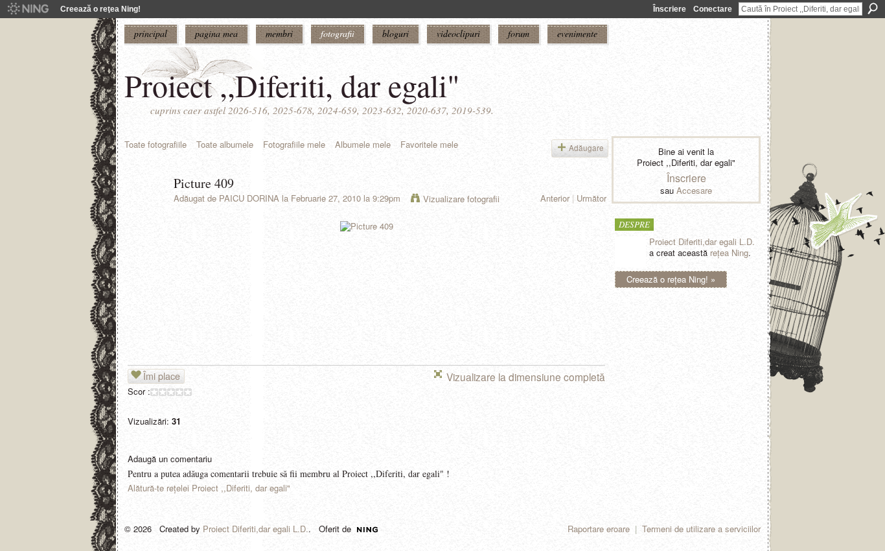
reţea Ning (729, 252)
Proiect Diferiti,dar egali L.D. (702, 241)
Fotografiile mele (294, 144)
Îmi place (161, 375)
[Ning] (27, 9)
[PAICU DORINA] (145, 211)
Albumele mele (363, 144)
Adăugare (586, 148)
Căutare (873, 8)
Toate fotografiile (155, 144)
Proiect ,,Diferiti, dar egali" (292, 85)
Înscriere (669, 9)
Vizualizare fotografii (461, 199)
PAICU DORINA (249, 198)
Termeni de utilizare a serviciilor (701, 528)
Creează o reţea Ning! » (670, 279)
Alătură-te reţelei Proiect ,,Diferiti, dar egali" (209, 488)
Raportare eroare (599, 528)
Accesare (694, 190)
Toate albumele (224, 144)
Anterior (554, 198)
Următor (591, 198)
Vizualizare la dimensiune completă (525, 376)
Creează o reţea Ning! (100, 9)
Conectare (712, 9)
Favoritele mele (429, 144)
